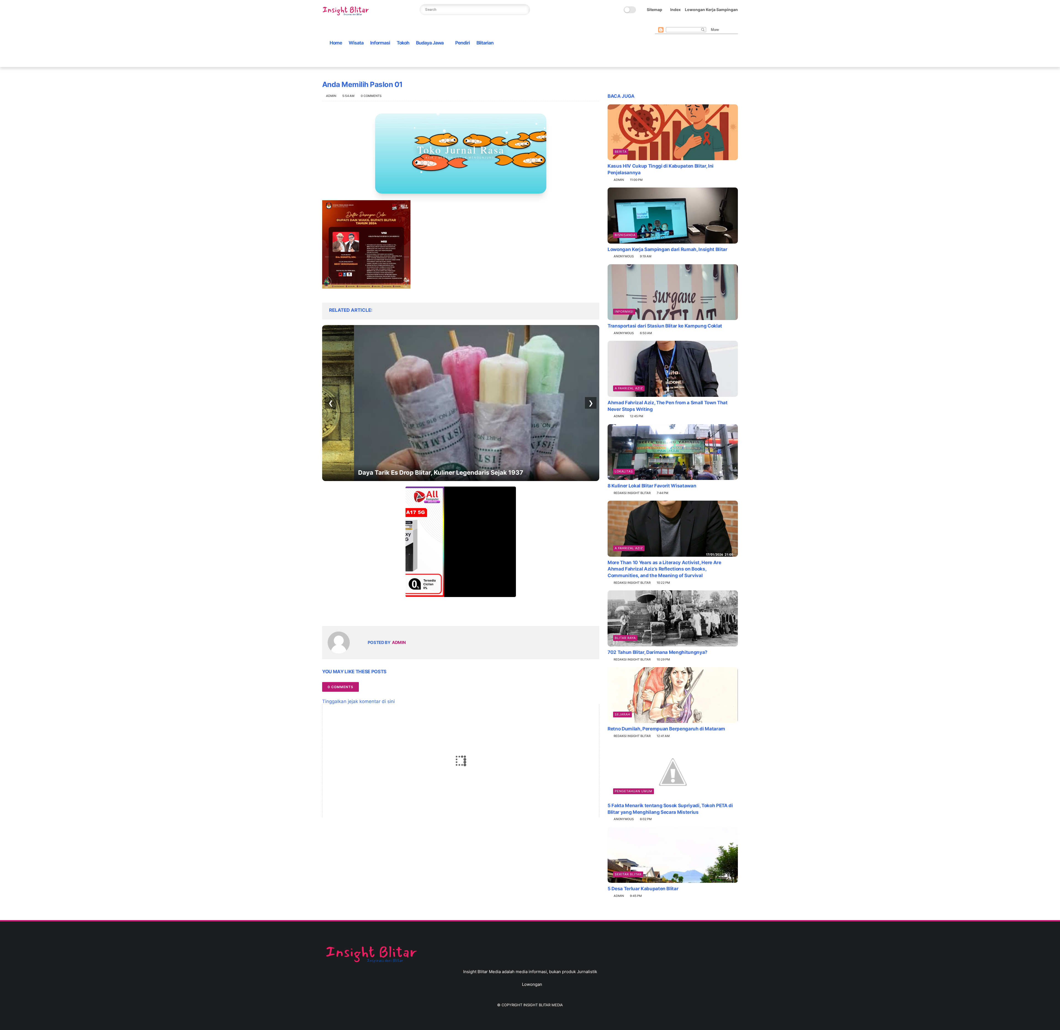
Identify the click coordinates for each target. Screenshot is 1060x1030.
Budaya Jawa (430, 43)
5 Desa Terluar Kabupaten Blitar (643, 888)
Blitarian (485, 43)
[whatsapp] (675, 22)
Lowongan (532, 984)
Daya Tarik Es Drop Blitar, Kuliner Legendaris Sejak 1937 (408, 472)
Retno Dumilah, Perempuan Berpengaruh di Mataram (666, 728)
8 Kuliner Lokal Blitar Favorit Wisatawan (652, 485)
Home (336, 43)
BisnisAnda (625, 235)
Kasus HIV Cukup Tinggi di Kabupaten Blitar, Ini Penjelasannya (661, 169)
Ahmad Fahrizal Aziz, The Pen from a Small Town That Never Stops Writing (668, 406)
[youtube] (702, 22)
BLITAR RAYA (625, 638)
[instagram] (693, 22)
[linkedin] (371, 613)
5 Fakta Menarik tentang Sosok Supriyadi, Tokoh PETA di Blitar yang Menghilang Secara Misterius (670, 809)
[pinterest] (684, 22)
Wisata (356, 43)
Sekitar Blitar (628, 874)
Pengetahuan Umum (633, 791)
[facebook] (658, 22)
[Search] (524, 9)
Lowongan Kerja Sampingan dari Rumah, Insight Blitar (667, 249)
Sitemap (654, 9)
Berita (621, 152)
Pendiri (462, 43)
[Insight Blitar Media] (347, 11)
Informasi (380, 43)
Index (675, 9)
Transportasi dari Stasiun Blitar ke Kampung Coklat (665, 326)
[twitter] (667, 22)
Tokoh (403, 43)
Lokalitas (624, 471)
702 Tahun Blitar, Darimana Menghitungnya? (657, 652)
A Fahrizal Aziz (629, 388)
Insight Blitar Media (543, 1005)
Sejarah (622, 714)
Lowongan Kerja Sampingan (711, 9)
